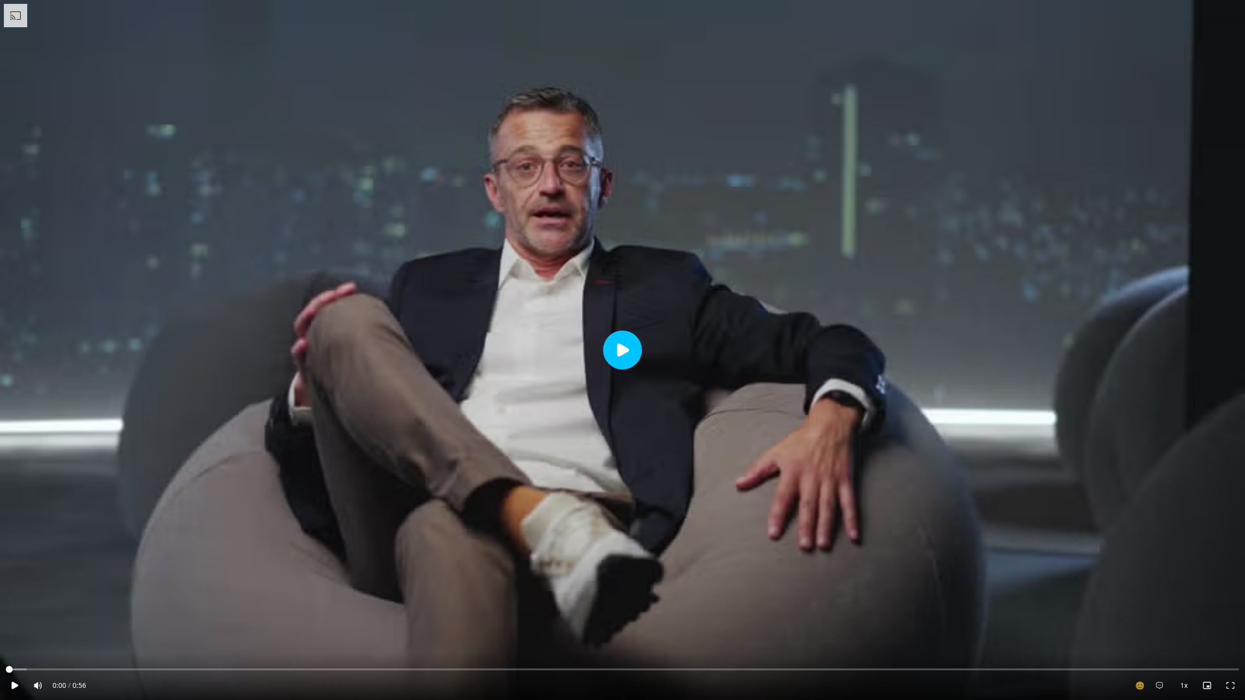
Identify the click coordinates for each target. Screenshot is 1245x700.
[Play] (622, 350)
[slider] (9, 669)
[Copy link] (1183, 16)
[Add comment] (1159, 685)
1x (1184, 685)
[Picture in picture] (1207, 685)
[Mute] (38, 685)
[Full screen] (1230, 685)
